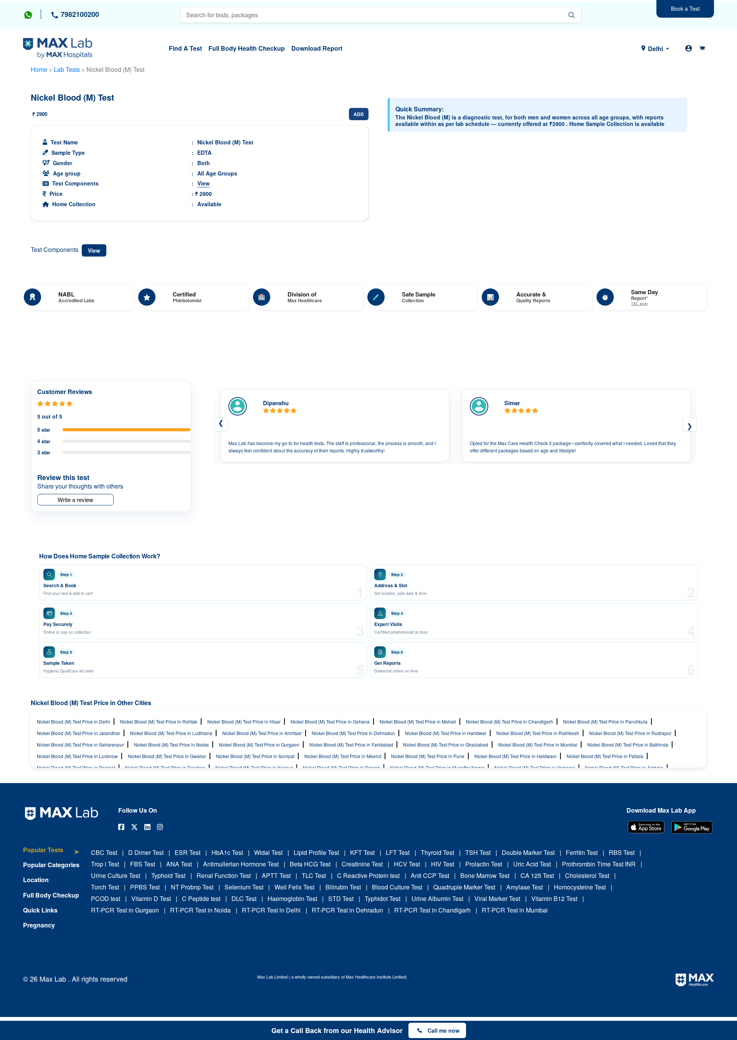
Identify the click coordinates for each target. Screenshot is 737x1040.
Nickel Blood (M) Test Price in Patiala (605, 756)
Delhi (655, 48)
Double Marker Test (528, 852)
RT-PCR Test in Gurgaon (125, 910)
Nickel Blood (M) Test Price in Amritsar (262, 733)
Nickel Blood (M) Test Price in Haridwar (445, 733)
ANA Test (179, 863)
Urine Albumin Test (437, 898)
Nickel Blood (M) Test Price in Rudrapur (630, 733)
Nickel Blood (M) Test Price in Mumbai (537, 744)
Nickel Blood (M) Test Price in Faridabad (351, 744)
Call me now (443, 1030)
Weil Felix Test (294, 887)
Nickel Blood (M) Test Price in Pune (427, 756)
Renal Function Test (224, 875)
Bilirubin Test (343, 887)
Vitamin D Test (151, 898)
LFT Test (398, 852)
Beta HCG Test (310, 863)
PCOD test (105, 898)
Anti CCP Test (430, 875)
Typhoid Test (168, 875)
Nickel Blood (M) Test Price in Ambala (624, 767)
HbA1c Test (227, 852)
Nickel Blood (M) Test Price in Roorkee (165, 767)
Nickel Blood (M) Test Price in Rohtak (158, 721)
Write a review (75, 499)
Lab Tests (67, 69)
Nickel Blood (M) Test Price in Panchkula (605, 721)
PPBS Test (145, 887)
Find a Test (185, 48)
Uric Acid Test (532, 863)
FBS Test (142, 863)
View (203, 183)
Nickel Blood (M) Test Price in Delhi (73, 721)
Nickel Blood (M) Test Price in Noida (171, 744)
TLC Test (314, 875)
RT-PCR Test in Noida (200, 910)
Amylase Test (524, 887)
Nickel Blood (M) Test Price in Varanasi (534, 767)
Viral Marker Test (497, 898)
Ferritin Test (582, 852)
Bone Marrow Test (484, 875)
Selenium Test (244, 887)
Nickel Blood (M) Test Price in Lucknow (77, 756)
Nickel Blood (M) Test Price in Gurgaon (259, 744)
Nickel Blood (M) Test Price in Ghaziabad (445, 744)
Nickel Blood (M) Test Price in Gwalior (167, 756)
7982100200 (79, 14)
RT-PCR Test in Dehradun (347, 910)
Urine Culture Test (115, 875)
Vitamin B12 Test (554, 898)
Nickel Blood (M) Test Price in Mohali (418, 721)
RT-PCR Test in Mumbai (515, 910)
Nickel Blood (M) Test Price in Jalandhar (78, 733)
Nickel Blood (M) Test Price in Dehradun (353, 733)
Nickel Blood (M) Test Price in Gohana (330, 721)
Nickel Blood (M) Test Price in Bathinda (627, 744)
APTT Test (276, 875)
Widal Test (268, 852)
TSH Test (478, 852)
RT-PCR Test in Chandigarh (432, 910)
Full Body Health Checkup (246, 48)
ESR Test (187, 852)
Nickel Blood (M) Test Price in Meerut (342, 756)
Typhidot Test (382, 898)
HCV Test (407, 863)
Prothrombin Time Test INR (599, 863)
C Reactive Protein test (368, 875)
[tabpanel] (335, 425)
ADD (359, 114)
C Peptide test (201, 898)
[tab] (51, 853)
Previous (221, 424)
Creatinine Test (362, 863)
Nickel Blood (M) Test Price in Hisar (244, 721)
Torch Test (105, 887)
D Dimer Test (146, 852)
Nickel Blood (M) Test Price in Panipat (76, 767)
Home (39, 69)
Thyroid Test (437, 852)
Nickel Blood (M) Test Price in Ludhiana (171, 733)
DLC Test (243, 898)
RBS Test (622, 852)
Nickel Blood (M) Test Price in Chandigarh (509, 721)
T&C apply (639, 304)
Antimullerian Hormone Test (241, 863)
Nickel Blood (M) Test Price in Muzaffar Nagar (437, 767)
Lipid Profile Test (316, 852)
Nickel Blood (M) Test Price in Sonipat (255, 756)
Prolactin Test (483, 863)
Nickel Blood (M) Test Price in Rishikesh (537, 733)
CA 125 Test (537, 875)
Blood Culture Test (397, 887)
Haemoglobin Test (292, 898)
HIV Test (442, 863)
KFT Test (362, 852)
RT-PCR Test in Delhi (271, 910)
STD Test (341, 898)
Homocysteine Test (580, 887)
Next (689, 424)
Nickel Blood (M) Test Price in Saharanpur (80, 744)
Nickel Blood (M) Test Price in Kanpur (254, 767)
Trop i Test (105, 863)
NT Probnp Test (192, 887)
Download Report (316, 48)
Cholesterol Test (587, 875)
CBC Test (104, 852)
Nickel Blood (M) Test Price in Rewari (341, 767)
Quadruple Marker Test (464, 887)
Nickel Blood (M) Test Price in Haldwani (515, 756)
